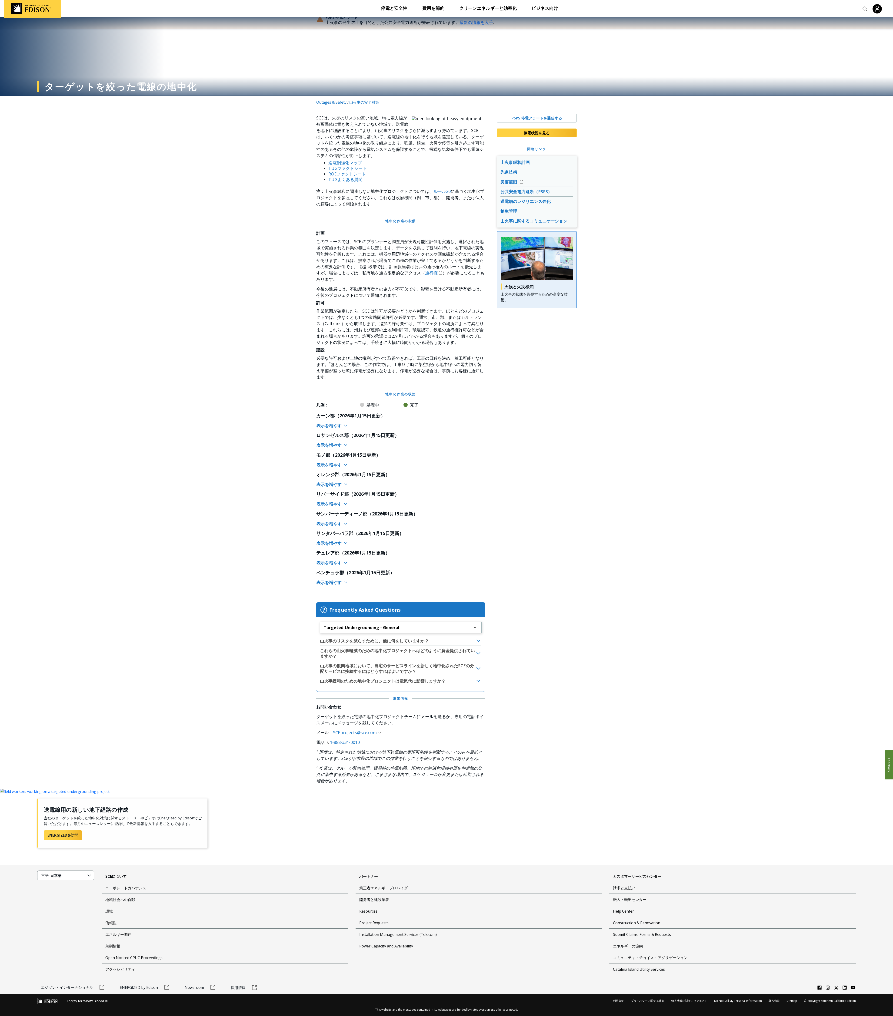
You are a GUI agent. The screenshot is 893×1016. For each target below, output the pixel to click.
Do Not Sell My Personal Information (738, 1001)
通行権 (431, 273)
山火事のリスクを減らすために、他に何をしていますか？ (374, 640)
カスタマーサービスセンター (637, 876)
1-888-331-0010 (345, 742)
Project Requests (374, 922)
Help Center (623, 911)
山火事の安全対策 (364, 102)
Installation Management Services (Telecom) (398, 934)
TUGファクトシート (347, 168)
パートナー (368, 876)
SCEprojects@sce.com (355, 732)
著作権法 (774, 1001)
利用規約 (618, 1001)
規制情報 (112, 946)
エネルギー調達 (118, 934)
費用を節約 (433, 8)
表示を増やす (330, 425)
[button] (865, 9)
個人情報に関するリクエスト (689, 1001)
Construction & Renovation (636, 922)
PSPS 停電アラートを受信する (536, 118)
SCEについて (116, 876)
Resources (368, 911)
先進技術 (508, 172)
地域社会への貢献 (120, 899)
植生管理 (508, 211)
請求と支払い (624, 888)
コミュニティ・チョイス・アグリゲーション (650, 957)
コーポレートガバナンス (125, 888)
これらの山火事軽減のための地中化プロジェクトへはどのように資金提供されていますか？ (397, 653)
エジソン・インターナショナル (67, 987)
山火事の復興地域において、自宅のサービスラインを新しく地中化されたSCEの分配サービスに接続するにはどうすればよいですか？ (397, 668)
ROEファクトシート (347, 174)
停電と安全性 (394, 8)
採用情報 (238, 987)
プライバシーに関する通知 (647, 1001)
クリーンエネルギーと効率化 (488, 8)
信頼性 (111, 922)
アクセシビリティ (120, 969)
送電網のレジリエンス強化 (525, 201)
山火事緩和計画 (515, 162)
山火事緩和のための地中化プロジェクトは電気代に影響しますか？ (383, 681)
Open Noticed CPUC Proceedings (134, 957)
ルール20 (442, 191)
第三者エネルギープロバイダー (385, 888)
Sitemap (791, 1001)
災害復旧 (509, 182)
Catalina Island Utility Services (639, 969)
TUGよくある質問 (345, 179)
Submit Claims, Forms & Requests (642, 934)
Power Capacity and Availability (386, 946)
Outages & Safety (331, 102)
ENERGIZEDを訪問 (62, 835)
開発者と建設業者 (374, 899)
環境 (109, 911)
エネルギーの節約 (628, 946)
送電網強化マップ (345, 162)
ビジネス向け (545, 8)
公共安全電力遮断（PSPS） (526, 191)
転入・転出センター (629, 899)
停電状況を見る (537, 132)
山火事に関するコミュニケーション (533, 221)
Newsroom (194, 987)
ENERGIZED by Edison (139, 987)
